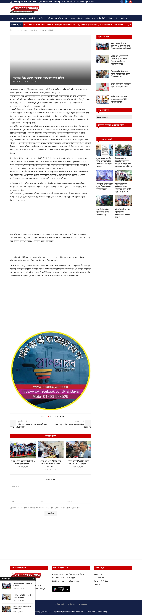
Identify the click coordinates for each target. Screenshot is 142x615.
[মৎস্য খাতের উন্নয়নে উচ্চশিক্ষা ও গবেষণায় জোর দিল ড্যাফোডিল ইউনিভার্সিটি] (23, 449)
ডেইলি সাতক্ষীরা (58, 612)
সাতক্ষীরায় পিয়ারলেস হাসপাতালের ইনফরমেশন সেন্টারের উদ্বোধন (123, 213)
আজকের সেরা (22, 18)
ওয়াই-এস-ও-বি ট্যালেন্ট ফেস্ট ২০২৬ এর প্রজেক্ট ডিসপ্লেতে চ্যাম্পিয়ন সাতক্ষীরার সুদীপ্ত (119, 60)
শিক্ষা (110, 18)
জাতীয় (41, 18)
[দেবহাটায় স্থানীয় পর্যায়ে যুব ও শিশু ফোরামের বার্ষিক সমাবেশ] (104, 175)
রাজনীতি (48, 18)
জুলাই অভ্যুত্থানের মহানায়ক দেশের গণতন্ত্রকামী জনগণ (121, 85)
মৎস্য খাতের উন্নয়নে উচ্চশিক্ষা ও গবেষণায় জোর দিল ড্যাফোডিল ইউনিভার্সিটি (121, 46)
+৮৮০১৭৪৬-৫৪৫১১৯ (67, 578)
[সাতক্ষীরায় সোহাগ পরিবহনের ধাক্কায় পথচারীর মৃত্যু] (104, 200)
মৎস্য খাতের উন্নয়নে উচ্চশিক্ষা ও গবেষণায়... (23, 585)
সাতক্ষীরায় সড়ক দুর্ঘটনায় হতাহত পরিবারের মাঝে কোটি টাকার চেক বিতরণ (123, 188)
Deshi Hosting (102, 612)
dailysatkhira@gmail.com (69, 581)
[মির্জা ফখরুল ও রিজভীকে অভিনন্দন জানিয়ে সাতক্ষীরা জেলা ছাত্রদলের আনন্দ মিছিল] (123, 150)
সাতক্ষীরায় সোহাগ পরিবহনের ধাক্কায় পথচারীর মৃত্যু (102, 212)
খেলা (67, 18)
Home (12, 30)
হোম (13, 18)
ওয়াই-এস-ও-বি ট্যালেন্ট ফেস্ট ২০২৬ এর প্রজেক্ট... (22, 596)
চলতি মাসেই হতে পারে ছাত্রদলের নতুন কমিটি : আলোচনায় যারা (119, 99)
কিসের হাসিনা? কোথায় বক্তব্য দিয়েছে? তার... (22, 608)
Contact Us (99, 578)
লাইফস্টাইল (101, 18)
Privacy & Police (101, 581)
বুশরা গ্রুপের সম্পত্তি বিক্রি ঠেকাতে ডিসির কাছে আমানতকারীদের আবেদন (104, 162)
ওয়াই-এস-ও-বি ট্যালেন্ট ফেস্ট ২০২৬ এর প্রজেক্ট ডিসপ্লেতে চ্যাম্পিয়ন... (50, 463)
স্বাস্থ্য (116, 18)
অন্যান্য (122, 18)
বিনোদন (87, 18)
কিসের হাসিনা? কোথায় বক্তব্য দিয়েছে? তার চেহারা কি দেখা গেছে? (120, 74)
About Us (98, 574)
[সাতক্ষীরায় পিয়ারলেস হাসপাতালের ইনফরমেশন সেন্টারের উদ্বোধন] (123, 200)
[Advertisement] (94, 9)
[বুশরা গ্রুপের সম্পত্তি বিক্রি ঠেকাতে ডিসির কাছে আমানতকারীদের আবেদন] (104, 150)
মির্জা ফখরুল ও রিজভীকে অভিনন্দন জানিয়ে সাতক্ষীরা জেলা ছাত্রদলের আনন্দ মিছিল (123, 162)
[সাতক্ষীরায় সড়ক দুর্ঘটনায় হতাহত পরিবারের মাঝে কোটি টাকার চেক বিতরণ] (123, 175)
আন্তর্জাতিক (33, 18)
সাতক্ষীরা (58, 18)
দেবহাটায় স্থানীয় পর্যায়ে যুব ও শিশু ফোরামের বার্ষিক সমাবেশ (85, 25)
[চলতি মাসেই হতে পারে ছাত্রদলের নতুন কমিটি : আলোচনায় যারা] (102, 99)
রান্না (93, 18)
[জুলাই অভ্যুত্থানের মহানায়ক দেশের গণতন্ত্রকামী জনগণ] (102, 87)
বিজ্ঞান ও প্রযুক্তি (76, 18)
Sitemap (97, 584)
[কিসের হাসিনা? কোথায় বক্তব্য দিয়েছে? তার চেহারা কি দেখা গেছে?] (78, 449)
